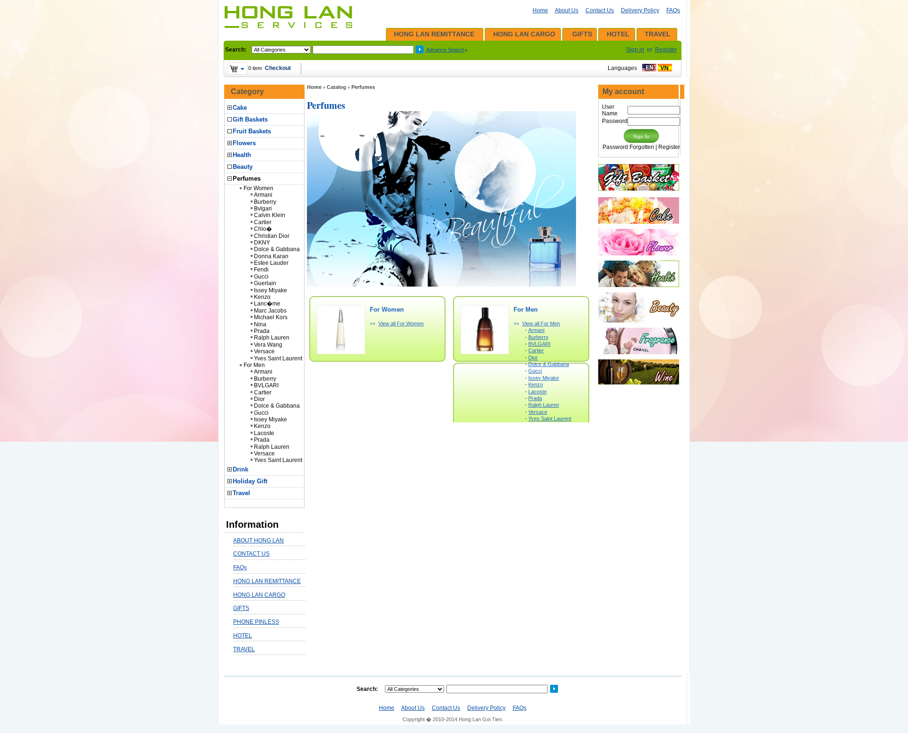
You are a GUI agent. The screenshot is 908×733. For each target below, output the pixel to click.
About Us (566, 10)
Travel (241, 493)
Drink (240, 469)
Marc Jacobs (270, 310)
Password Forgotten (628, 147)
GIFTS (582, 34)
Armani (263, 195)
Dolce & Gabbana (277, 249)
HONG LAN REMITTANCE (434, 34)
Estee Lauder (271, 263)
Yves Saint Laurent (278, 358)
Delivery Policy (640, 10)
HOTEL (618, 34)
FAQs (673, 10)
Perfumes (247, 178)
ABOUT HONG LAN (258, 540)
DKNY (262, 242)
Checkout (278, 68)
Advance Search (445, 49)
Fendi (261, 269)
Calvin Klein (269, 215)
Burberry (265, 202)
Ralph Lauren (271, 337)
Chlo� (263, 229)
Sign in (635, 49)
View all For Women (401, 323)
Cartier (262, 222)
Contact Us (599, 10)
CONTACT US (251, 553)
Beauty (243, 166)
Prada (262, 331)
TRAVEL (658, 34)
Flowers (244, 143)
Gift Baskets (250, 119)
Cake (240, 107)
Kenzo (262, 297)
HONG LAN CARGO (524, 34)
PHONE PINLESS (256, 622)
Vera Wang (268, 344)
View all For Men (541, 323)
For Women (258, 188)
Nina (260, 324)
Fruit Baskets (252, 131)
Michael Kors (271, 317)
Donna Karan (271, 256)
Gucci (261, 276)
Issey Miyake (270, 290)
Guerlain (265, 283)
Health (242, 154)
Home (540, 10)
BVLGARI (266, 385)
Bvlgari (263, 208)
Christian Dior (271, 236)
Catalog (336, 87)
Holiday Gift (250, 481)
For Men (254, 365)
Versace (264, 351)
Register (666, 49)
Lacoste (264, 433)
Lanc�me (267, 303)
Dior (259, 399)
